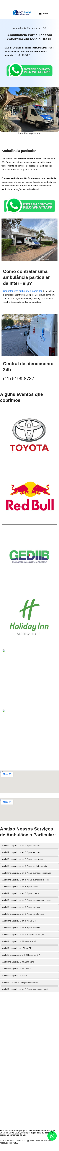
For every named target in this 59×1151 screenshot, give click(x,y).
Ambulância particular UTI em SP (17, 948)
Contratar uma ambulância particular (22, 291)
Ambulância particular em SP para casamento (22, 859)
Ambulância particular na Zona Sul (17, 969)
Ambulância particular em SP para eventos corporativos (26, 873)
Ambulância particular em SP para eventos (21, 845)
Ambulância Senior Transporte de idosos (20, 982)
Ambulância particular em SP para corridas (21, 928)
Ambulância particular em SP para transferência (23, 914)
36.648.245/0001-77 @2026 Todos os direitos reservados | (25, 1141)
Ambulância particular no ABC (15, 975)
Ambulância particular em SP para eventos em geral (25, 989)
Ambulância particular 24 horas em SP (19, 941)
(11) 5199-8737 (18, 378)
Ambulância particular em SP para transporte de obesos (26, 900)
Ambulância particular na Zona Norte (18, 962)
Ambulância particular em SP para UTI (19, 921)
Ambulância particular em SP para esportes (21, 852)
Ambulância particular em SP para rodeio (20, 887)
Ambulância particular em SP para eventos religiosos (25, 880)
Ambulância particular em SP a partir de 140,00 (23, 934)
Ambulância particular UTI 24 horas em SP (21, 955)
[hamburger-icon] (44, 13)
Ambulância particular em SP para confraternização (24, 866)
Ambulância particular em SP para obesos (20, 893)
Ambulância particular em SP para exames (21, 907)
